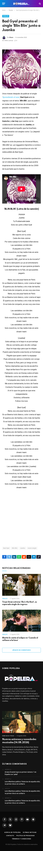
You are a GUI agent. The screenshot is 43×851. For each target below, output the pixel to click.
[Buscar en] (39, 3)
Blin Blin (14, 548)
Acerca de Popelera (12, 832)
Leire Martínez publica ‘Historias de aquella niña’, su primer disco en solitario (22, 783)
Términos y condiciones (21, 839)
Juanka (22, 548)
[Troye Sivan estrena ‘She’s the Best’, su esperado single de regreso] (21, 585)
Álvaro (11, 37)
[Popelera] (22, 3)
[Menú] (3, 3)
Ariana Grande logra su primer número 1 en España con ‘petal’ (20, 773)
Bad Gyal (6, 548)
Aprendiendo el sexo (10, 97)
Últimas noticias (29, 832)
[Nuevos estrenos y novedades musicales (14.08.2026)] (21, 722)
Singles (5, 16)
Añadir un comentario (21, 650)
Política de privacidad (25, 835)
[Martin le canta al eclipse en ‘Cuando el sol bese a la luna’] (21, 621)
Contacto (10, 835)
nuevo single (32, 548)
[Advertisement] (21, 517)
